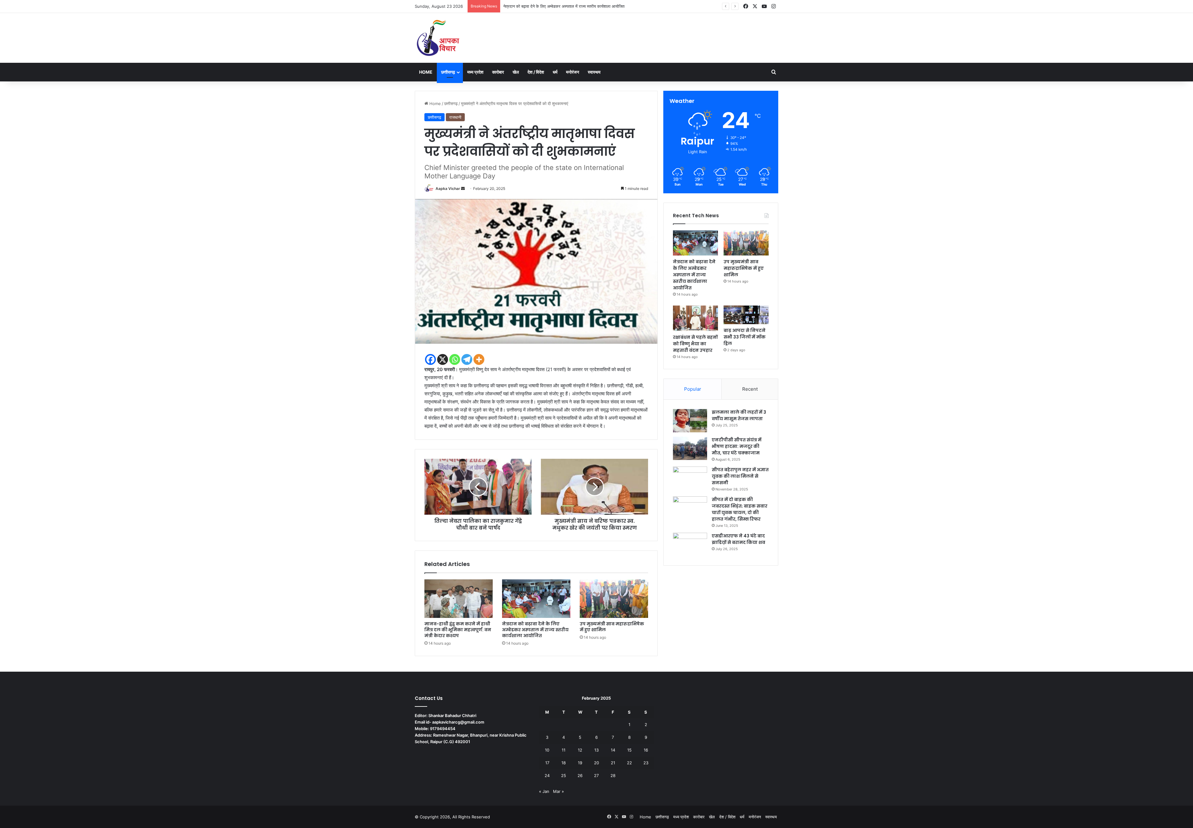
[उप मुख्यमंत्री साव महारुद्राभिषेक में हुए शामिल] (614, 598)
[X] (442, 359)
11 (563, 750)
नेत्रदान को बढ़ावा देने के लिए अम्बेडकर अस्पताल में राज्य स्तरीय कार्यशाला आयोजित (535, 630)
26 (580, 775)
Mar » (558, 791)
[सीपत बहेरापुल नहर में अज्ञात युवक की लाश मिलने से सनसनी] (690, 478)
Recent (750, 389)
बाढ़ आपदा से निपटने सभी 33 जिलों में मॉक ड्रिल (745, 337)
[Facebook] (430, 359)
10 (547, 750)
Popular (692, 389)
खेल (516, 72)
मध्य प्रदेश (475, 72)
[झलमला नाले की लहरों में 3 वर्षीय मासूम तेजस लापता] (690, 420)
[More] (478, 359)
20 (596, 762)
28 (612, 775)
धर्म (555, 72)
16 (646, 750)
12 (580, 750)
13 (596, 750)
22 (629, 762)
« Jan (544, 791)
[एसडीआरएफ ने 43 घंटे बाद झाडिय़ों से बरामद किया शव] (690, 544)
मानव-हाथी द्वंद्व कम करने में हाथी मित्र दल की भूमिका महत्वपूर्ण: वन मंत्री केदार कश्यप (457, 630)
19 (580, 762)
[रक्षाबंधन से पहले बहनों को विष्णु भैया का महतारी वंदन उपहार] (695, 318)
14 (613, 750)
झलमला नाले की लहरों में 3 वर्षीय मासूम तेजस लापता (739, 415)
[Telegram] (466, 359)
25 (563, 775)
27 (596, 775)
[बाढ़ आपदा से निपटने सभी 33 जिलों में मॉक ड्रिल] (746, 315)
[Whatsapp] (454, 359)
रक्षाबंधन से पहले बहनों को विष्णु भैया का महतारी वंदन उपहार (695, 343)
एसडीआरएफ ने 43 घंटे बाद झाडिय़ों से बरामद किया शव (738, 539)
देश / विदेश (536, 72)
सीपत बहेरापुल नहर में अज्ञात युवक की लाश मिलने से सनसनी (740, 476)
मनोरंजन (572, 72)
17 (547, 762)
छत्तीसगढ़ (448, 72)
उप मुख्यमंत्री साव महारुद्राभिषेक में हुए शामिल (536, 6)
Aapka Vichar (448, 188)
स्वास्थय (594, 72)
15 (629, 750)
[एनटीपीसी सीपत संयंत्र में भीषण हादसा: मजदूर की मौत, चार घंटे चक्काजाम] (690, 448)
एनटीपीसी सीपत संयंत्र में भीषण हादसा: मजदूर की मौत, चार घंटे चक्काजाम (736, 446)
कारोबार (498, 72)
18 (563, 762)
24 (547, 775)
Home (425, 72)
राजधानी (455, 117)
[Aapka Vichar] (438, 38)
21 (613, 762)
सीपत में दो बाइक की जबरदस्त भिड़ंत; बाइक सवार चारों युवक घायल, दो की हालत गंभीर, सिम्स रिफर (739, 509)
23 (645, 762)
